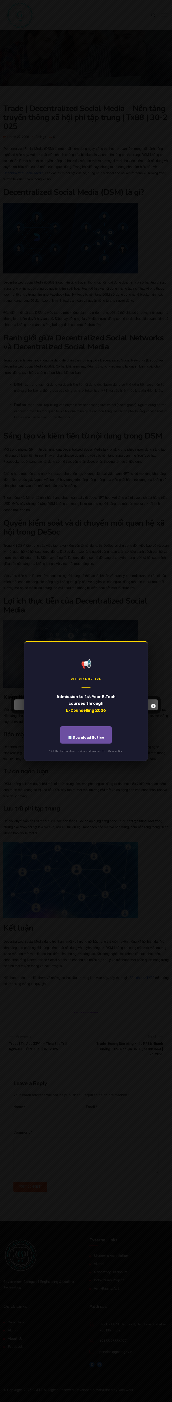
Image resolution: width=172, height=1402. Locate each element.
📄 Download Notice (86, 737)
